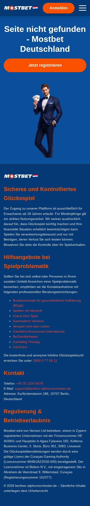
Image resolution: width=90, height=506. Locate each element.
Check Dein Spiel (25, 316)
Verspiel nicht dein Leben (31, 326)
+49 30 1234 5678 (29, 383)
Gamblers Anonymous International (38, 331)
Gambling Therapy (26, 342)
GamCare (20, 347)
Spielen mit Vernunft (27, 310)
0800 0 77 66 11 (45, 360)
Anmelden (59, 8)
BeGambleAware (25, 336)
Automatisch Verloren (28, 321)
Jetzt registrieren (45, 65)
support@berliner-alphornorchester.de (43, 388)
